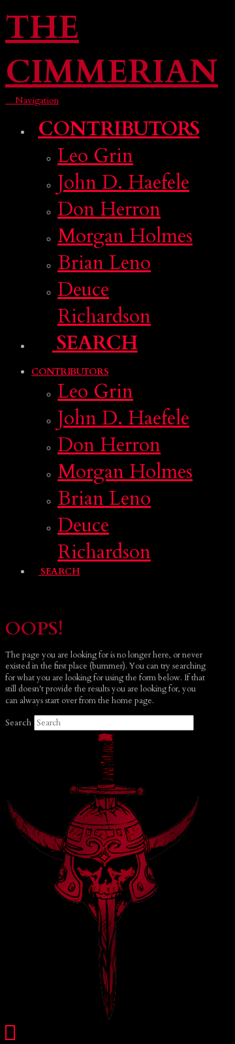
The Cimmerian (111, 49)
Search (18, 722)
